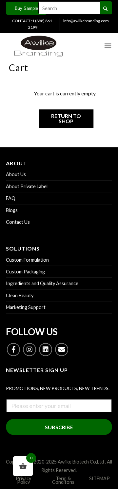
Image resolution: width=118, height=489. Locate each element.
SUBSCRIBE (59, 427)
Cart (18, 67)
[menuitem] (33, 24)
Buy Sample (26, 8)
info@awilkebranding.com (86, 20)
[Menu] (108, 46)
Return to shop (66, 118)
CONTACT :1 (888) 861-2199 (32, 24)
